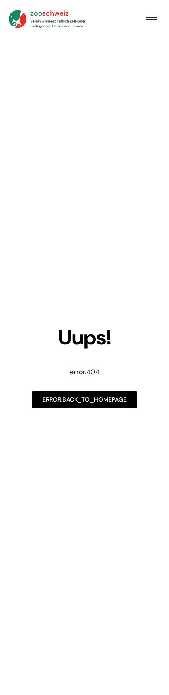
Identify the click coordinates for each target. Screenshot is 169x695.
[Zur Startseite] (48, 19)
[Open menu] (151, 19)
